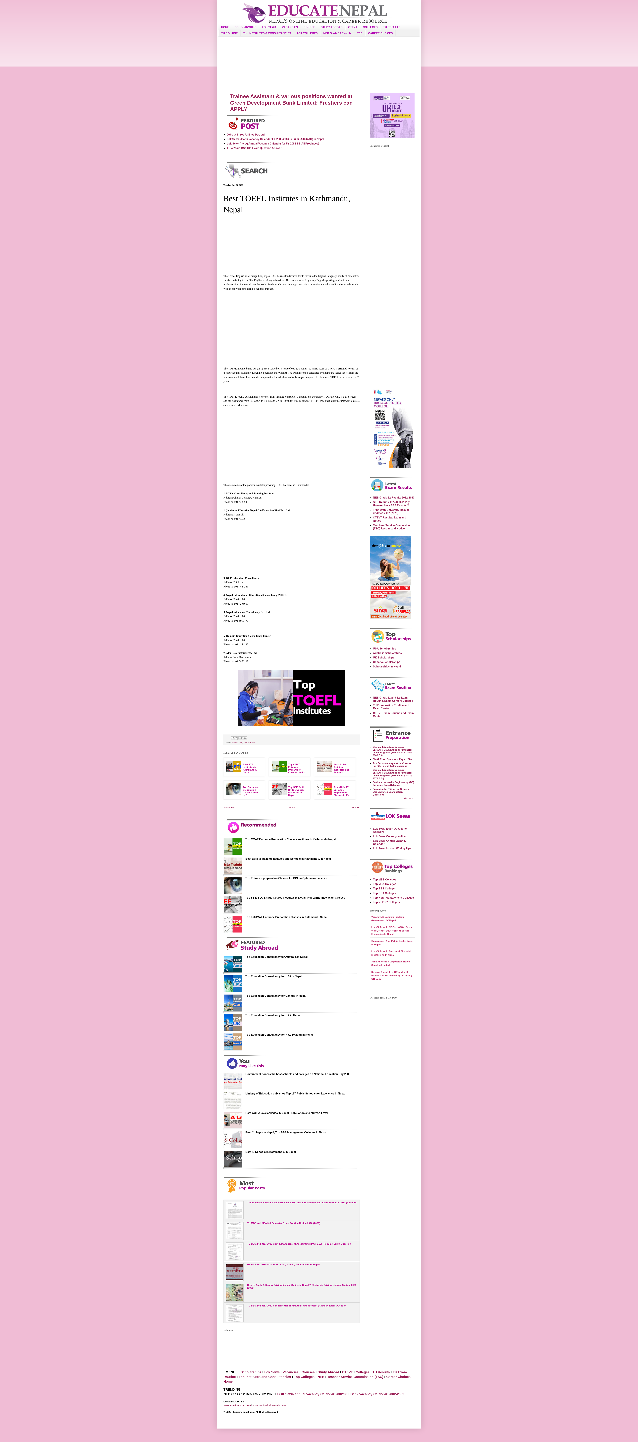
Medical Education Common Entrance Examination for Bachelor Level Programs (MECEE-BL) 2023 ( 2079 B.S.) (392, 774)
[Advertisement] (319, 65)
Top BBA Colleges (384, 893)
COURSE (309, 27)
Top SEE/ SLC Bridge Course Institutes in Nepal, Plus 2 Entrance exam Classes (295, 897)
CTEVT (352, 27)
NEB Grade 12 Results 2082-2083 (394, 497)
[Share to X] (239, 738)
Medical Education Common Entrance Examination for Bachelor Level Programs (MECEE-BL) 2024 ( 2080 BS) (392, 751)
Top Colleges (304, 1377)
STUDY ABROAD (332, 27)
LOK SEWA (269, 27)
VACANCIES (290, 27)
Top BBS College (384, 888)
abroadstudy (237, 742)
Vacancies (291, 1372)
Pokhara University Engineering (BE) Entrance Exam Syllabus (393, 783)
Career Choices (398, 1377)
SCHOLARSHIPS (245, 27)
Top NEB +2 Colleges (386, 902)
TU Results (381, 1372)
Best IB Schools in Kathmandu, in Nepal (270, 1152)
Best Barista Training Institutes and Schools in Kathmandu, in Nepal (288, 858)
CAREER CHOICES (380, 33)
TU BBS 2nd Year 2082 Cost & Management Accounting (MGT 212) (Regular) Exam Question (299, 1243)
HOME (225, 27)
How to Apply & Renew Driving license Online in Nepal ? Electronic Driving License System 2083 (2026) (301, 1286)
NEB (321, 1377)
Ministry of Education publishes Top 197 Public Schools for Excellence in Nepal (295, 1093)
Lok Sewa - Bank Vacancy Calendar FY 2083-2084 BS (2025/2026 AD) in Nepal (275, 139)
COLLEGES (370, 27)
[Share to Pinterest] (245, 738)
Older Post (354, 807)
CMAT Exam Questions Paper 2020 (392, 759)
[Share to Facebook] (242, 738)
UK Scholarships (383, 657)
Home (292, 807)
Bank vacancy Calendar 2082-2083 (377, 1394)
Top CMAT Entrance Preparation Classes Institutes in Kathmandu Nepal (290, 839)
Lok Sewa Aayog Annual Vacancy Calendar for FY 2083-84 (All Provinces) (273, 143)
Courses (308, 1372)
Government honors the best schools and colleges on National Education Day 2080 (297, 1074)
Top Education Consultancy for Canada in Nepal (275, 995)
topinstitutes (249, 742)
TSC (360, 33)
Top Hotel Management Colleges (393, 897)
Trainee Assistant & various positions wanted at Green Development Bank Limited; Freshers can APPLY (291, 102)
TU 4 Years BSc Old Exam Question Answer (254, 148)
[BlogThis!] (236, 738)
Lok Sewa (272, 1372)
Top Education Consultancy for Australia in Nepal (276, 956)
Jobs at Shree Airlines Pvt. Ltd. (246, 134)
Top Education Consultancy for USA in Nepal (273, 976)
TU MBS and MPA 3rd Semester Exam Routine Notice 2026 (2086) (283, 1223)
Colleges (363, 1372)
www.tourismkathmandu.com (269, 1405)
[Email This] (232, 738)
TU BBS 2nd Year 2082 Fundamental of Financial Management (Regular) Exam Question (296, 1305)
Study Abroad (328, 1372)
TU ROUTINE (229, 33)
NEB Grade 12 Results (337, 33)
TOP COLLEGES (307, 33)
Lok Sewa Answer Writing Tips (392, 848)
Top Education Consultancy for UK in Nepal (272, 1015)
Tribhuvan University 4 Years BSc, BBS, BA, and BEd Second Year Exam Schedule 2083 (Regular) (302, 1202)
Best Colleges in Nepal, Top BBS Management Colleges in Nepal (285, 1132)
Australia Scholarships (387, 653)
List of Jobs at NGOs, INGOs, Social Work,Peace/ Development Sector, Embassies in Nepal (392, 930)
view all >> (409, 798)
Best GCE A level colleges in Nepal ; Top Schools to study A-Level (286, 1113)
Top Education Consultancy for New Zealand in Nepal (279, 1034)
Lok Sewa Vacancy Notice (389, 836)
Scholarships (251, 1372)
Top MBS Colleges (384, 879)
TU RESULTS (391, 27)
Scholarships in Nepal (387, 666)
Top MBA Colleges (384, 884)
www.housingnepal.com (237, 1405)
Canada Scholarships (386, 662)
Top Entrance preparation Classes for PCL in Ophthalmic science (286, 878)
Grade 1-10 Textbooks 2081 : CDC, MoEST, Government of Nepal (283, 1264)
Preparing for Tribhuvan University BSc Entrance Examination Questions (392, 792)
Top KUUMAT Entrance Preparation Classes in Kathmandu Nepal (286, 917)
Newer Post (229, 807)
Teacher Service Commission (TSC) (355, 1377)
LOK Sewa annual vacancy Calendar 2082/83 (312, 1394)
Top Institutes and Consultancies (265, 1377)
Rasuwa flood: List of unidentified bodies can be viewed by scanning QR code (391, 975)
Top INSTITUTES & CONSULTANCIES (267, 33)
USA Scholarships (384, 648)
